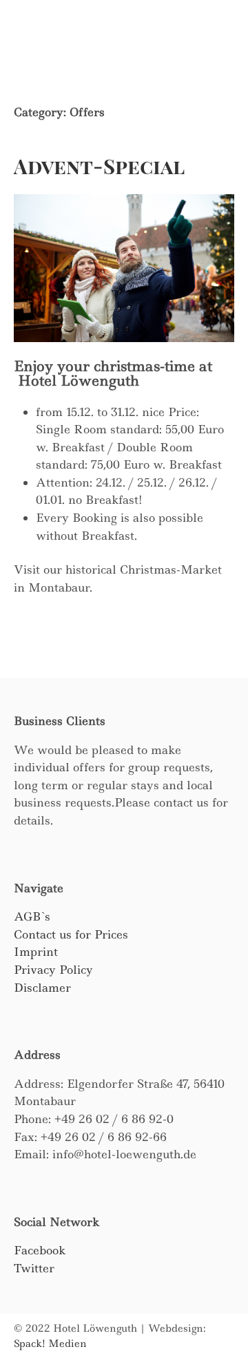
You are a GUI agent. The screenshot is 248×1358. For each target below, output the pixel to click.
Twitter (34, 1268)
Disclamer (42, 987)
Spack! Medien (50, 1343)
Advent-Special (99, 165)
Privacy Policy (53, 969)
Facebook (39, 1250)
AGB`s (32, 916)
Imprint (36, 951)
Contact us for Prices (71, 934)
